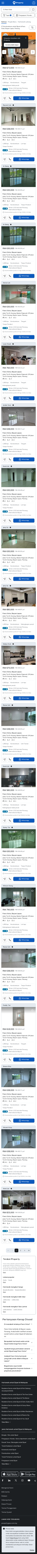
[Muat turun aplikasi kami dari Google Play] (28, 1474)
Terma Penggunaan (8, 1508)
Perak (10, 1280)
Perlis (5, 1280)
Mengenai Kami (7, 1488)
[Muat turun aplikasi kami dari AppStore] (10, 1474)
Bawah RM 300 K (20, 1290)
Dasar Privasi (6, 1504)
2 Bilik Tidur (15, 1299)
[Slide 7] (23, 62)
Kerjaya (4, 1496)
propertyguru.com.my (9, 1523)
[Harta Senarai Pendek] (32, 42)
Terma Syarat (6, 1512)
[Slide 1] (13, 62)
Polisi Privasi (14, 1538)
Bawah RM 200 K (8, 1290)
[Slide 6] (21, 62)
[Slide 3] (16, 62)
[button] (4, 22)
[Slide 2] (15, 62)
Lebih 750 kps (17, 1309)
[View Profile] (18, 105)
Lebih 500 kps (7, 1309)
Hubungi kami (6, 1500)
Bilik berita (5, 1492)
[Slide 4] (18, 62)
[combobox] (17, 9)
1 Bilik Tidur (6, 1299)
